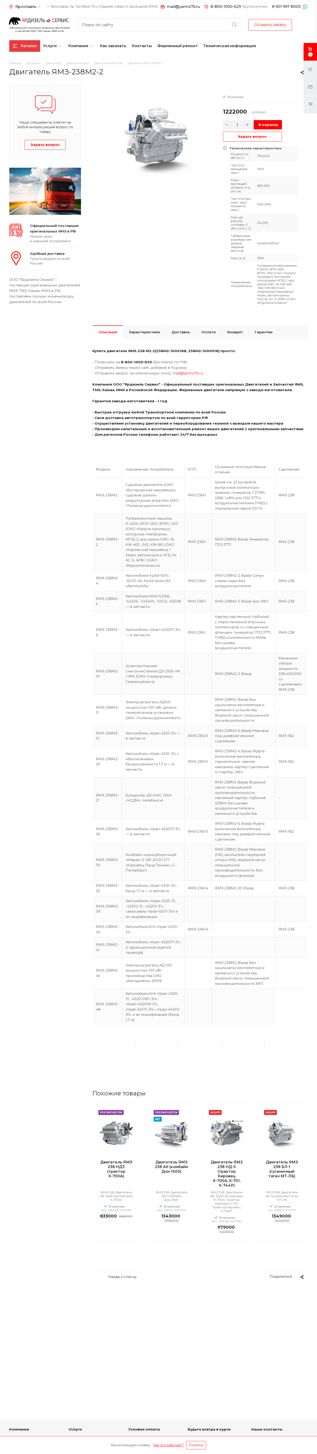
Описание (107, 332)
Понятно (196, 1445)
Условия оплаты (144, 1429)
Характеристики (144, 332)
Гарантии (263, 332)
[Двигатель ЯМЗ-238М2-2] (156, 140)
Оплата (208, 332)
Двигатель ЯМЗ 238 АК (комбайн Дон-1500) (171, 1167)
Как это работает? (168, 1445)
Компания (78, 46)
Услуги (50, 46)
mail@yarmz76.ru (183, 6)
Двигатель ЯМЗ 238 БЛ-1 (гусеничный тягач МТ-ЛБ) (282, 1169)
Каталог (29, 46)
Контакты (142, 46)
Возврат (235, 332)
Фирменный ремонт (177, 46)
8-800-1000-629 (225, 6)
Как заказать (113, 46)
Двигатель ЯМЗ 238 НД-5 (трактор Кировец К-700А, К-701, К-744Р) (227, 1174)
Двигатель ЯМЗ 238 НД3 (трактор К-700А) (116, 1169)
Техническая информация (229, 46)
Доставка (181, 332)
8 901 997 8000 (286, 6)
